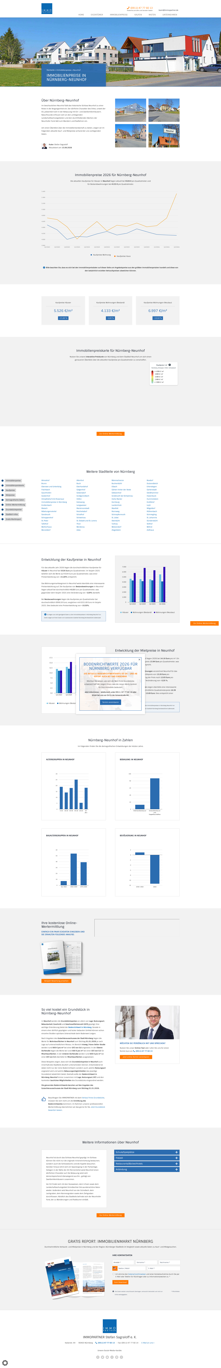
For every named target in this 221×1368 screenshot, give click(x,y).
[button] (110, 702)
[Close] (141, 657)
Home (81, 15)
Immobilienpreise (63, 70)
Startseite (51, 70)
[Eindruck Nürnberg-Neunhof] (164, 110)
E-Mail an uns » (147, 1343)
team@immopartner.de (168, 10)
